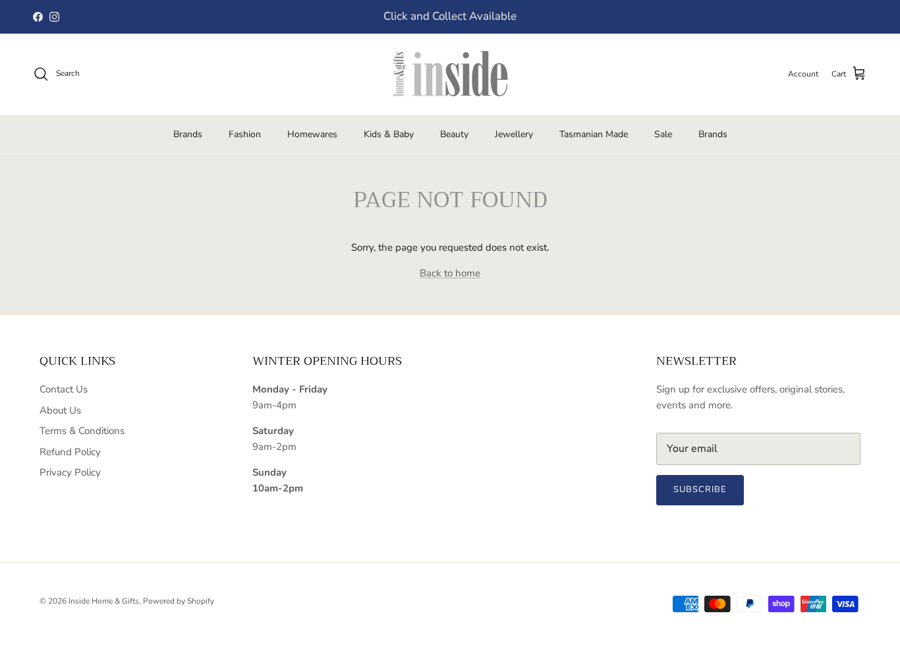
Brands (187, 134)
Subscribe (700, 489)
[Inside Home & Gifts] (450, 74)
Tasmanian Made (593, 134)
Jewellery (514, 134)
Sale (663, 134)
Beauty (454, 134)
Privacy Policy (70, 472)
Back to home (450, 273)
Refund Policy (70, 451)
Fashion (245, 134)
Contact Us (64, 389)
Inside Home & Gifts (104, 601)
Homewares (312, 134)
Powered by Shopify (178, 601)
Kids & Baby (389, 134)
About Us (60, 410)
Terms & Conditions (82, 430)
